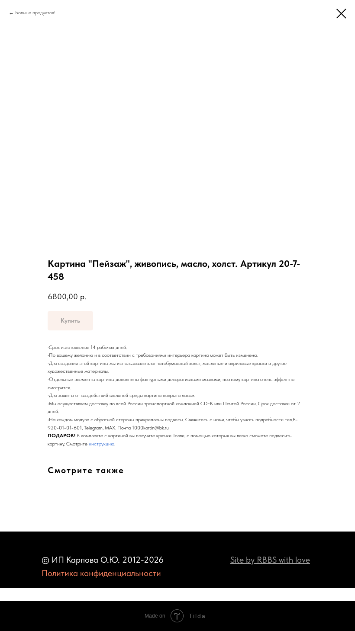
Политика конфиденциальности (101, 573)
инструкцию (101, 444)
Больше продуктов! (35, 13)
